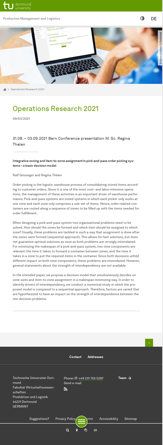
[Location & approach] (76, 430)
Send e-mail (72, 383)
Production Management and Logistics (31, 18)
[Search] (67, 430)
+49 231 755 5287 (91, 378)
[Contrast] (142, 18)
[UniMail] (95, 430)
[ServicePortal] (85, 430)
